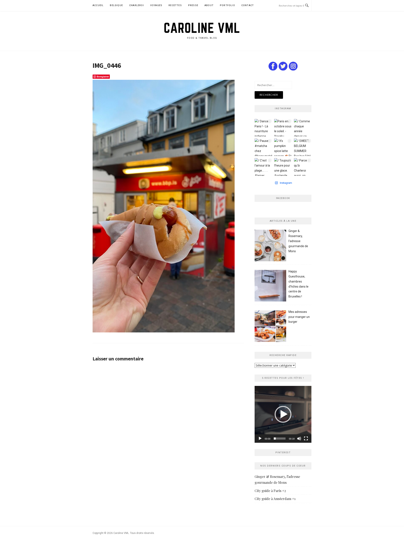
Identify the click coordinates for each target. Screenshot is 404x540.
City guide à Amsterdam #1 (275, 498)
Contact (247, 5)
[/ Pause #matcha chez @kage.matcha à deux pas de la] (263, 147)
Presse (193, 5)
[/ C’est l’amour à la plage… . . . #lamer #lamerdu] (263, 167)
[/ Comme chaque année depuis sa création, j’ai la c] (302, 127)
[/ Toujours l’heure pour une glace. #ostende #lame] (283, 167)
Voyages (156, 5)
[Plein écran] (306, 438)
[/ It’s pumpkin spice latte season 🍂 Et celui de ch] (283, 147)
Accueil (98, 5)
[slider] (280, 438)
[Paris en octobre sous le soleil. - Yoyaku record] (283, 127)
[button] (283, 414)
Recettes (175, 5)
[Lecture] (260, 438)
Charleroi (136, 5)
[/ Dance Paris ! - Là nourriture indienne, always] (263, 127)
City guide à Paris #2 (270, 490)
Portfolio (227, 5)
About (209, 5)
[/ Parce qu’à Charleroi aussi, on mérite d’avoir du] (302, 167)
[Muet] (299, 438)
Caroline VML (202, 27)
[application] (283, 414)
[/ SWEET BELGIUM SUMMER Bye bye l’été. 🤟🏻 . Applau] (302, 147)
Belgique (116, 5)
